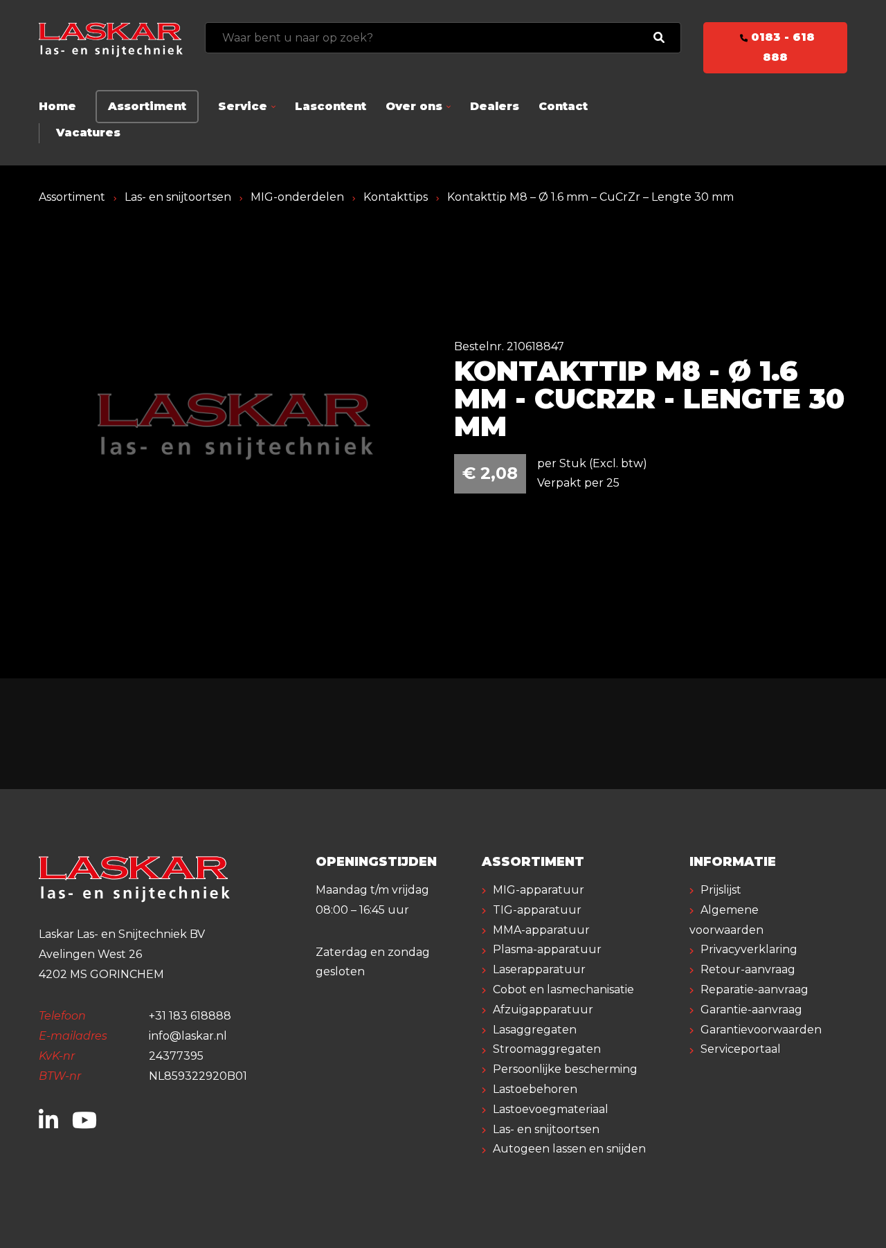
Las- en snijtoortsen (178, 197)
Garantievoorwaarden (761, 1029)
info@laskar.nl (188, 1035)
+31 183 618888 (190, 1015)
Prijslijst (720, 889)
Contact (563, 106)
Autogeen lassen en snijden (569, 1148)
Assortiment (147, 106)
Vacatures (88, 132)
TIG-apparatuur (537, 909)
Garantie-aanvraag (751, 1009)
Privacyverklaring (748, 949)
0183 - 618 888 (781, 47)
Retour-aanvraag (747, 969)
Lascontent (330, 106)
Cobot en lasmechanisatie (563, 989)
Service (242, 106)
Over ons (414, 106)
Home (57, 106)
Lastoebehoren (535, 1089)
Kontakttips (395, 197)
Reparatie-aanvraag (754, 989)
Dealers (494, 106)
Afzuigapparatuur (543, 1009)
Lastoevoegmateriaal (550, 1109)
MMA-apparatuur (541, 930)
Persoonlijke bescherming (565, 1069)
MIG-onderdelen (297, 197)
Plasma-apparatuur (547, 949)
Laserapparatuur (539, 969)
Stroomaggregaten (547, 1049)
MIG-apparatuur (538, 889)
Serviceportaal (740, 1049)
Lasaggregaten (535, 1029)
